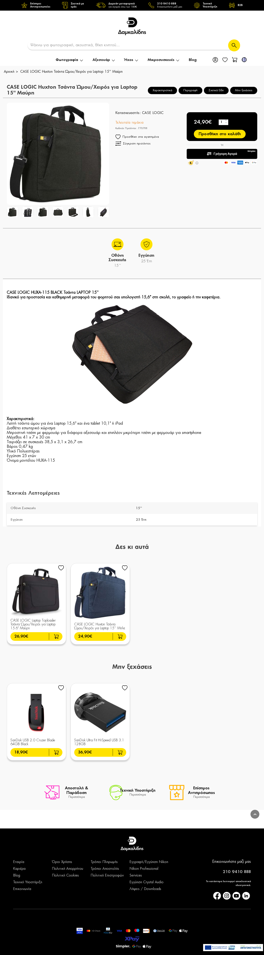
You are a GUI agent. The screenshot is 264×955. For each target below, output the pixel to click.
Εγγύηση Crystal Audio (146, 882)
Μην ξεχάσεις (243, 90)
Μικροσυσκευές (161, 60)
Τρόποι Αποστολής (105, 869)
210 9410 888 (237, 872)
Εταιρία (18, 862)
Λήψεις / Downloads (145, 889)
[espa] (233, 947)
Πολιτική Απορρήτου (67, 869)
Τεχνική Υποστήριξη (27, 882)
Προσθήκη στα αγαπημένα (141, 136)
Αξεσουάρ (101, 60)
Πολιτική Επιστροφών (107, 875)
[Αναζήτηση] (234, 45)
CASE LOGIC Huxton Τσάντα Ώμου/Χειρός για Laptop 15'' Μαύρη (71, 71)
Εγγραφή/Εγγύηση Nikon (148, 862)
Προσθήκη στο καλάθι (220, 134)
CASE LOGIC (153, 113)
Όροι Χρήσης (62, 862)
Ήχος (128, 60)
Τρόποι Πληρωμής (104, 862)
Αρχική (9, 71)
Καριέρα (19, 869)
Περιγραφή (190, 90)
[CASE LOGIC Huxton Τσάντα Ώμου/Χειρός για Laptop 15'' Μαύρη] (12, 212)
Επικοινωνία (22, 889)
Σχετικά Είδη (216, 90)
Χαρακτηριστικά (162, 90)
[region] (132, 5)
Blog (193, 60)
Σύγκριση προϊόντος (137, 143)
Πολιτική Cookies (65, 875)
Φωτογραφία (67, 60)
